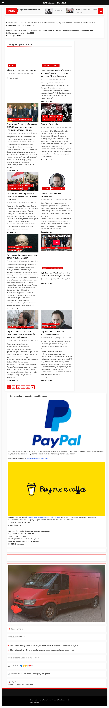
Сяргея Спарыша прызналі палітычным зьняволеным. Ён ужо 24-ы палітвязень (21, 334)
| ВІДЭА (44, 268)
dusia (10, 73)
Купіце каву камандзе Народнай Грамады (44, 517)
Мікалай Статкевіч (56, 116)
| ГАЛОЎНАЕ (46, 65)
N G (43, 79)
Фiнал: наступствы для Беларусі (22, 70)
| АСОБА (45, 116)
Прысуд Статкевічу (50, 124)
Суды (59, 119)
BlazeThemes (34, 702)
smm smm (12, 133)
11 (28, 387)
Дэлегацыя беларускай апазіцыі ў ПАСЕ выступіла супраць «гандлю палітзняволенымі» (22, 127)
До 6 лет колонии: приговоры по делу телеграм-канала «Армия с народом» (22, 196)
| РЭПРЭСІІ (12, 65)
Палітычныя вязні (24, 119)
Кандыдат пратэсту (25, 185)
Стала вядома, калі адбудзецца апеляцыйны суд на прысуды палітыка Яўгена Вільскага (56, 73)
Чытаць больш (12, 78)
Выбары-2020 (13, 327)
